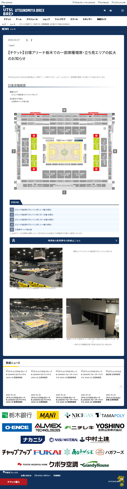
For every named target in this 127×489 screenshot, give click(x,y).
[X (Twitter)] (80, 10)
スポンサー (87, 19)
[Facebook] (116, 10)
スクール (74, 19)
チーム (19, 19)
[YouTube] (92, 10)
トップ (4, 24)
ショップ (46, 19)
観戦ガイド (101, 19)
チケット (7, 19)
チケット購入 (13, 481)
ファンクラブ (60, 19)
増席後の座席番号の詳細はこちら (64, 241)
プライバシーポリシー (42, 475)
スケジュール (32, 19)
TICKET (12, 45)
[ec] (104, 10)
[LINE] (98, 10)
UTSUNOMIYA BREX (29, 10)
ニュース (12, 24)
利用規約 (57, 475)
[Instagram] (86, 10)
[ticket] (110, 10)
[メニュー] (122, 10)
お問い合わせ (26, 475)
